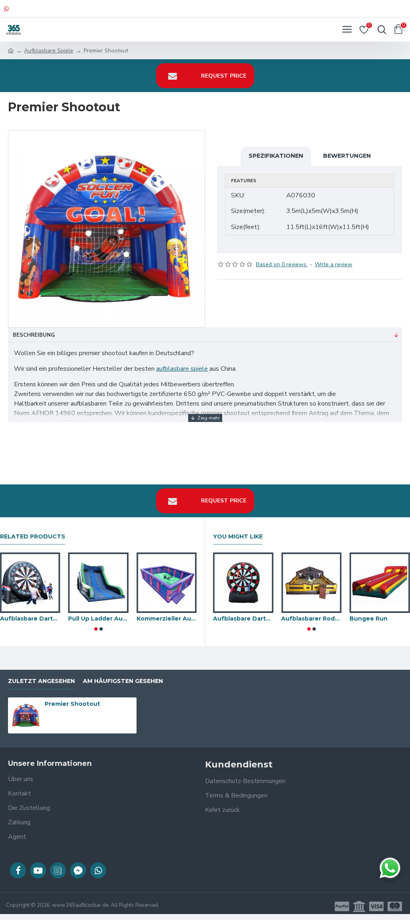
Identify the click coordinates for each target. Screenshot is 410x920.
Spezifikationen (276, 155)
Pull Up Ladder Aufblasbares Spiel (98, 618)
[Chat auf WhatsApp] (390, 868)
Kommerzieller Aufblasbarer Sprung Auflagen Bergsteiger (167, 618)
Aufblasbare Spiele (48, 50)
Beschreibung (34, 335)
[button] (95, 629)
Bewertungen (347, 155)
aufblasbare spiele (182, 368)
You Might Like (238, 536)
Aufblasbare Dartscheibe (243, 618)
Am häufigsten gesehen (123, 681)
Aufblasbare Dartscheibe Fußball (30, 618)
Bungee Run (369, 618)
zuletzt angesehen (41, 681)
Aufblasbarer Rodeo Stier (311, 618)
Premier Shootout (72, 703)
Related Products (32, 536)
